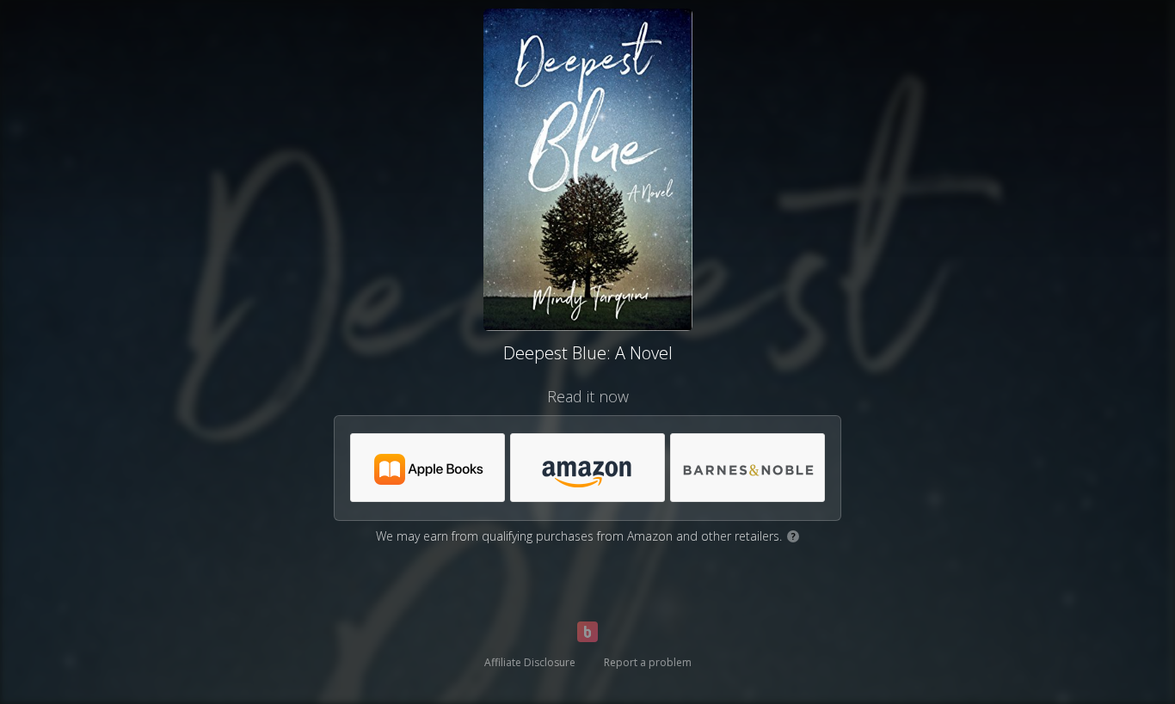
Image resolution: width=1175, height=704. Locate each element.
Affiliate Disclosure (529, 662)
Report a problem (648, 662)
